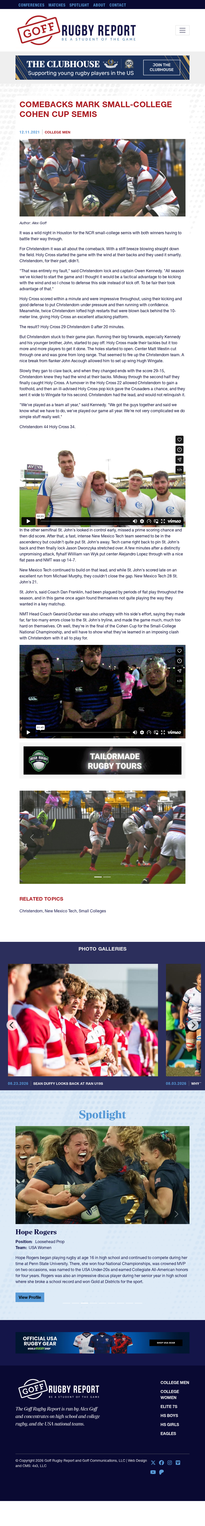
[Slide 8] (129, 1303)
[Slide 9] (138, 1303)
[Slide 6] (111, 1303)
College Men (57, 132)
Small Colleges (92, 910)
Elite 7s (168, 1406)
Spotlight (79, 4)
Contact (118, 4)
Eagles (168, 1433)
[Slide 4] (93, 1303)
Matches (57, 4)
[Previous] (12, 1025)
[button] (32, 837)
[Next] (193, 1025)
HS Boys (169, 1415)
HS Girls (169, 1424)
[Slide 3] (84, 1303)
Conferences (31, 4)
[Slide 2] (107, 877)
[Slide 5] (102, 1303)
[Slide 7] (120, 1303)
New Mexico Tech (61, 910)
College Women (169, 1394)
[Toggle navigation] (183, 30)
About (99, 4)
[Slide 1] (98, 877)
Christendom (31, 910)
